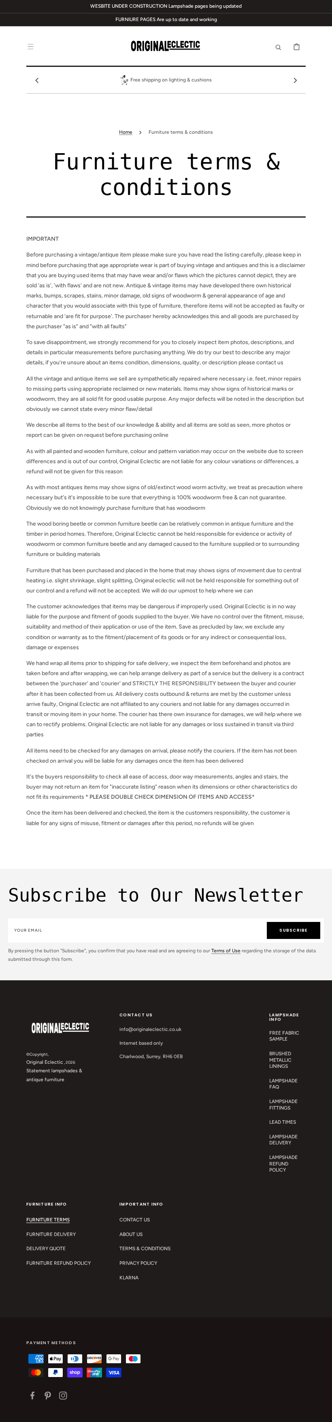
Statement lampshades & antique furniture (54, 1075)
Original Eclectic (44, 1062)
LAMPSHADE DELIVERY (283, 1140)
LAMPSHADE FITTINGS (283, 1105)
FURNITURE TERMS (48, 1220)
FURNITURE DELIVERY (51, 1234)
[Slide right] (295, 80)
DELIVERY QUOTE (46, 1248)
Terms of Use (225, 951)
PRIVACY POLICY (138, 1263)
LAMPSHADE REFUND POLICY (283, 1164)
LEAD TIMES (282, 1122)
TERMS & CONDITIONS (144, 1248)
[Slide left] (36, 80)
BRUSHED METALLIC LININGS (280, 1060)
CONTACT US (134, 1220)
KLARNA (128, 1278)
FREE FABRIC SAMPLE (284, 1036)
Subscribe (293, 930)
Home (125, 132)
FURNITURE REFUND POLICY (58, 1263)
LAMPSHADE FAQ (283, 1084)
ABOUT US (131, 1234)
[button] (30, 47)
